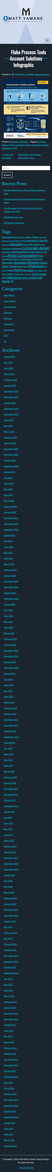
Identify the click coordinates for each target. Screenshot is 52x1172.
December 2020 (11, 581)
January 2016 (10, 904)
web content (29, 277)
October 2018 (10, 731)
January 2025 (10, 386)
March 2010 (9, 1140)
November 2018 (11, 725)
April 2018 (8, 766)
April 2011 (8, 1083)
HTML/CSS (37, 259)
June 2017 (8, 823)
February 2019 (10, 708)
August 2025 (9, 357)
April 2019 (8, 697)
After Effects (21, 237)
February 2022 (10, 507)
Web (6, 336)
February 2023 (10, 437)
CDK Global (33, 244)
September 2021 (11, 530)
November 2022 (11, 455)
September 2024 (11, 409)
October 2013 (10, 967)
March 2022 (9, 501)
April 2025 (8, 368)
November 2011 (11, 1065)
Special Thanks (27, 1168)
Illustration (7, 262)
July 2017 (8, 818)
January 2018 (10, 783)
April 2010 (8, 1134)
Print (15, 148)
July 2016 (8, 881)
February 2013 (10, 1002)
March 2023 (9, 432)
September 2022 (11, 466)
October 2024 (10, 403)
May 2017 (8, 829)
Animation (43, 237)
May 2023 (8, 426)
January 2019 (10, 714)
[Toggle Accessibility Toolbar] (6, 18)
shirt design (38, 270)
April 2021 (8, 558)
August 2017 (9, 812)
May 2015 (8, 927)
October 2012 (10, 1025)
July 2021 (8, 541)
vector (42, 274)
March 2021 (9, 564)
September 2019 (11, 668)
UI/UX (35, 274)
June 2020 (8, 616)
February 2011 (10, 1094)
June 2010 (8, 1129)
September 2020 (11, 599)
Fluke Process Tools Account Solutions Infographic (28, 58)
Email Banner (36, 252)
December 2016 (11, 858)
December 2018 (11, 720)
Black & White (20, 241)
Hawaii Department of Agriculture (16, 259)
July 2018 (8, 749)
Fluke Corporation (17, 145)
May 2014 (8, 939)
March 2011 (9, 1088)
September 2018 (11, 737)
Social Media (8, 274)
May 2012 (8, 1036)
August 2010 (9, 1123)
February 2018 (10, 777)
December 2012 (11, 1013)
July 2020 (8, 610)
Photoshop (35, 266)
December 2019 (11, 651)
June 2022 (8, 483)
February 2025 (10, 380)
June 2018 (8, 754)
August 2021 (9, 535)
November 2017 (11, 795)
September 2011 (11, 1077)
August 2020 (9, 604)
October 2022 (10, 460)
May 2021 (8, 553)
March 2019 (9, 702)
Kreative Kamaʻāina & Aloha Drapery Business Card (25, 192)
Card (26, 245)
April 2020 (8, 627)
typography (27, 274)
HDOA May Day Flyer (13, 217)
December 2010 (11, 1100)
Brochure (5, 245)
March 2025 (9, 374)
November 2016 (11, 864)
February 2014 (10, 944)
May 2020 (8, 622)
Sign (45, 270)
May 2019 (8, 691)
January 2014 (10, 950)
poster (10, 270)
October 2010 (10, 1111)
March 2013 (9, 996)
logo (25, 266)
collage (42, 245)
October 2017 (10, 800)
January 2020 (10, 645)
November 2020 (11, 587)
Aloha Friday (32, 237)
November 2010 (11, 1106)
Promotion (27, 270)
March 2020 (9, 633)
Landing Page (15, 266)
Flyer (28, 145)
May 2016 (8, 887)
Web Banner (14, 277)
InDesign (24, 142)
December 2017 (11, 789)
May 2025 (8, 363)
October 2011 (10, 1071)
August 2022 (9, 472)
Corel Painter (10, 301)
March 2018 (9, 772)
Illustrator (15, 142)
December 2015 (11, 910)
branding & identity (37, 240)
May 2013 (8, 985)
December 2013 (11, 956)
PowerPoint (9, 330)
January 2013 (10, 1008)
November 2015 (11, 916)
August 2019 (9, 674)
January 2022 (10, 512)
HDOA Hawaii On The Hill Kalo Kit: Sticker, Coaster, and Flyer (23, 210)
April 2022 (8, 495)
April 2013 (8, 990)
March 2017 (9, 841)
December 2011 (11, 1060)
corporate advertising (12, 248)
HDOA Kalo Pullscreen (14, 223)
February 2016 (10, 898)
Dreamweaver (10, 307)
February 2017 (10, 846)
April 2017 (8, 835)
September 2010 (11, 1117)
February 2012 (10, 1048)
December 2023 (11, 414)
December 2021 (11, 518)
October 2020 (10, 593)
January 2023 (10, 443)
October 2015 (10, 921)
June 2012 (8, 1031)
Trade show (19, 274)
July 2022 (8, 478)
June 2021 (8, 547)
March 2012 (9, 1042)
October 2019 (10, 662)
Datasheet (6, 252)
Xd (12, 281)
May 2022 (8, 489)
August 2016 (9, 875)
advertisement (9, 237)
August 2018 (9, 743)
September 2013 (11, 973)
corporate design (36, 248)
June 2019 (8, 685)
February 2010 (10, 1146)
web (4, 277)
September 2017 (11, 806)
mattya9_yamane (42, 74)
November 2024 (11, 397)
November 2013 (11, 962)
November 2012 (11, 1019)
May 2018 (8, 760)
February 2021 (10, 570)
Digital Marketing (20, 252)
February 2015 (10, 933)
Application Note (8, 241)
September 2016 (11, 869)
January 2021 (10, 576)
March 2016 (9, 893)
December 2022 (11, 449)
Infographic (7, 148)
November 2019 (11, 656)
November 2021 (11, 524)
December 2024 (11, 391)
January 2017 (10, 852)
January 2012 (10, 1054)
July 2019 (8, 679)
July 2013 (8, 979)
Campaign (16, 244)
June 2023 (8, 420)
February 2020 (10, 639)
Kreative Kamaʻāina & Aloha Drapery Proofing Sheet (24, 201)
